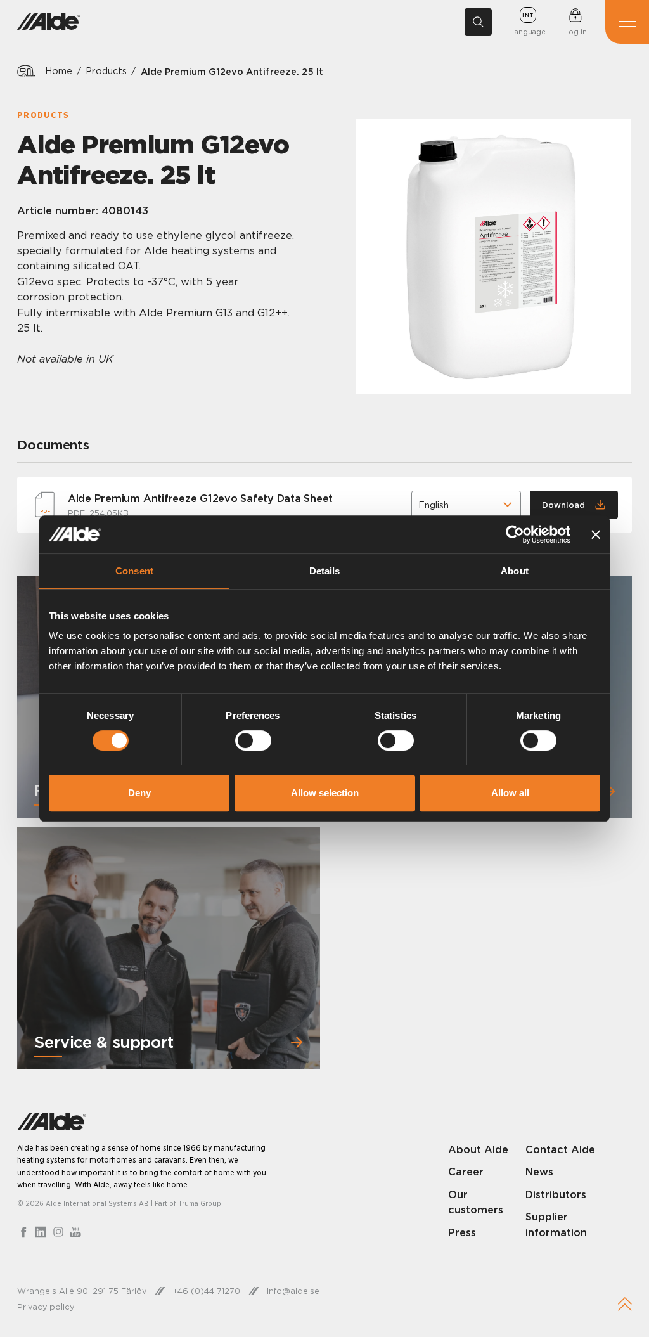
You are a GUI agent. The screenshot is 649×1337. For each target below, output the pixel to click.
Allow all (510, 792)
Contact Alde (560, 1149)
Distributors (555, 1194)
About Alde (478, 1149)
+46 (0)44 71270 (206, 1291)
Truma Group (199, 1203)
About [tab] (515, 570)
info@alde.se (293, 1291)
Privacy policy (45, 1306)
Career (466, 1171)
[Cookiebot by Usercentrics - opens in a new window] (514, 534)
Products (106, 71)
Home (58, 71)
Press (462, 1232)
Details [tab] (324, 570)
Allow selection (325, 792)
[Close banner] (595, 534)
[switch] (253, 740)
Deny (139, 792)
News (539, 1171)
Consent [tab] (134, 570)
